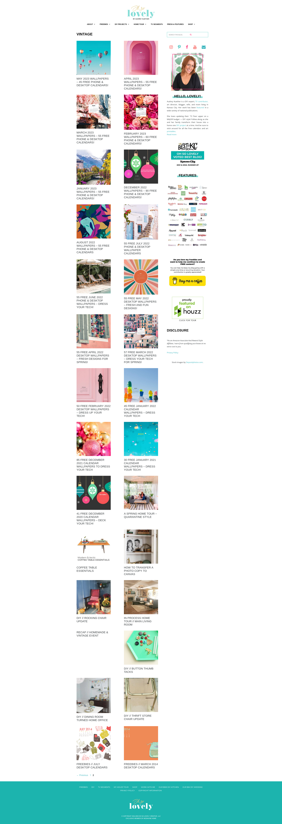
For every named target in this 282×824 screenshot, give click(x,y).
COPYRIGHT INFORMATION (150, 790)
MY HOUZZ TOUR (121, 787)
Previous (82, 775)
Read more (171, 134)
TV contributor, (201, 101)
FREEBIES (104, 24)
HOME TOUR (139, 24)
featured (201, 107)
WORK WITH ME (148, 787)
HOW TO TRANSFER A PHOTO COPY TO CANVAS (138, 571)
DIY (92, 787)
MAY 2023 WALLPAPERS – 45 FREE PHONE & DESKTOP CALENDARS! (93, 82)
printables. (171, 131)
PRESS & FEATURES (175, 24)
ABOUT (90, 24)
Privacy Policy (172, 352)
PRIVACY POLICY (127, 790)
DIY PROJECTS (121, 24)
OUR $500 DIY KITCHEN (169, 787)
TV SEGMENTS (157, 24)
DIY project (181, 125)
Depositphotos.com (194, 362)
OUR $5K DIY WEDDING (193, 787)
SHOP (190, 24)
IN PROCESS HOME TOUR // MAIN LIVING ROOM (137, 621)
